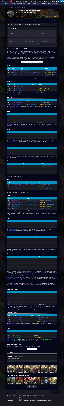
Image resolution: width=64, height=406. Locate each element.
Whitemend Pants (16, 208)
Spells (17, 20)
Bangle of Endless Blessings (39, 273)
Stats (35, 20)
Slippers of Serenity (23, 229)
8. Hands (26, 36)
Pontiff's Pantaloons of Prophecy (18, 204)
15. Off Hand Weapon (44, 41)
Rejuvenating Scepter (17, 337)
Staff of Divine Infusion (18, 304)
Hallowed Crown (15, 72)
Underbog (50, 238)
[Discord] (22, 16)
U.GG (22, 400)
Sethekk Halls (45, 118)
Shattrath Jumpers (17, 227)
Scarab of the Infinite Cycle (19, 262)
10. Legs (10, 38)
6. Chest (42, 33)
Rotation (29, 20)
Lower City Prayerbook (13, 277)
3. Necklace (43, 30)
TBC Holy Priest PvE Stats (25, 62)
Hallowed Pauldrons (16, 104)
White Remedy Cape (18, 122)
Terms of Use (35, 397)
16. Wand (10, 44)
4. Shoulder (11, 33)
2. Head (26, 30)
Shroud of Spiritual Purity (18, 138)
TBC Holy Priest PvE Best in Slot (37, 62)
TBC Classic (11, 7)
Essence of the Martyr (18, 258)
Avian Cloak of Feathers (19, 118)
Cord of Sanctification (17, 188)
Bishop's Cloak (17, 120)
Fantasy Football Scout (43, 400)
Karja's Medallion (18, 88)
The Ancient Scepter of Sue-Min (19, 300)
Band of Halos (16, 240)
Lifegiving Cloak (17, 116)
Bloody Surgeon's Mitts (16, 171)
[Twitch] (21, 16)
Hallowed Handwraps (16, 165)
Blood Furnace (48, 171)
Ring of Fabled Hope (17, 238)
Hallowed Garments (12, 141)
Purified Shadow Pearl (38, 72)
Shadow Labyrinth (50, 104)
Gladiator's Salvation (35, 306)
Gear (47, 20)
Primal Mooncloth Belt (17, 184)
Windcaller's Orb (18, 317)
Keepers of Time (43, 151)
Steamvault (49, 200)
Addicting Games (32, 400)
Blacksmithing (48, 296)
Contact (22, 397)
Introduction (10, 20)
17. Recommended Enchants (29, 44)
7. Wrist (10, 36)
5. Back (26, 33)
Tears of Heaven (18, 319)
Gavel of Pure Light (17, 302)
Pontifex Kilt (15, 200)
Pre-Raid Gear (54, 20)
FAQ (28, 397)
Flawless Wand (16, 335)
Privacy (31, 397)
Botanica (51, 168)
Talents (22, 20)
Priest (15, 7)
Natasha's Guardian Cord (19, 90)
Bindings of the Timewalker (18, 151)
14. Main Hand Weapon (29, 41)
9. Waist (42, 36)
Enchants (41, 20)
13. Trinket (10, 41)
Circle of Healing (15, 273)
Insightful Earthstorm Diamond (27, 72)
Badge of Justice (44, 86)
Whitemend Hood (15, 70)
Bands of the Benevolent (18, 149)
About (20, 397)
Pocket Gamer (38, 400)
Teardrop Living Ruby (26, 70)
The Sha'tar (40, 302)
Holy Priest (18, 7)
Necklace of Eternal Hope (19, 86)
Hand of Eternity (17, 296)
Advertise (25, 397)
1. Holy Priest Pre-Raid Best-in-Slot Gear (15, 30)
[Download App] (11, 1)
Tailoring (53, 70)
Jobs (38, 397)
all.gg (20, 400)
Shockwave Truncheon (18, 298)
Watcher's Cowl (15, 74)
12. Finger (42, 38)
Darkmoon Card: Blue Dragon (19, 260)
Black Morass (45, 262)
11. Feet (26, 38)
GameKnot (49, 400)
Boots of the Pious (12, 229)
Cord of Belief (16, 186)
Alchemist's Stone (18, 278)
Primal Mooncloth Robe (13, 140)
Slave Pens (49, 186)
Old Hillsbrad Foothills (48, 188)
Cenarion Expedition (48, 74)
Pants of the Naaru (16, 206)
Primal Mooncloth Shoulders (17, 102)
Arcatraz (54, 72)
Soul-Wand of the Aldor (18, 333)
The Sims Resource (26, 400)
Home (7, 7)
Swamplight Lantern (19, 321)
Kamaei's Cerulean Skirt (17, 202)
